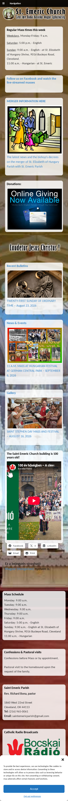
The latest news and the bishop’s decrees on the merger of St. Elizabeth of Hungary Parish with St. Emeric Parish (33, 162)
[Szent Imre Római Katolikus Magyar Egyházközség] (34, 18)
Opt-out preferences (32, 796)
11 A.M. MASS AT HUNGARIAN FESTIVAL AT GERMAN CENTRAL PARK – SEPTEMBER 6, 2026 (33, 371)
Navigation (15, 3)
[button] (63, 759)
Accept (34, 788)
